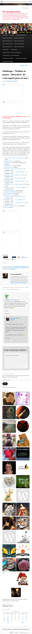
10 (11, 616)
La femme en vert (8, 167)
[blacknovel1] (9, 509)
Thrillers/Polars (16, 267)
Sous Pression (8, 162)
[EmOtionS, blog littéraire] (9, 578)
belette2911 (15, 81)
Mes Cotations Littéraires (8, 61)
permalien (13, 269)
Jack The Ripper (14, 49)
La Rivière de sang (9, 193)
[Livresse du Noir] (23, 426)
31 (11, 620)
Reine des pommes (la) (10, 190)
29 (4, 620)
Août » (23, 622)
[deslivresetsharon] (23, 509)
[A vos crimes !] (23, 454)
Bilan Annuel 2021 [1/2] (7, 40)
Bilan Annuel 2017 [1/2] (7, 46)
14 (26, 616)
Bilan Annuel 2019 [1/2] (7, 43)
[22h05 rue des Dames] (9, 551)
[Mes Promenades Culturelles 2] (9, 468)
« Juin (7, 622)
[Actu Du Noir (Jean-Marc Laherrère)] (23, 496)
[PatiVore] (9, 412)
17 (11, 617)
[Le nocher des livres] (9, 426)
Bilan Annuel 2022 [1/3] (19, 38)
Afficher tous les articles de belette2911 (19, 283)
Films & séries (5, 49)
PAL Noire (12, 35)
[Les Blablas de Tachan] (23, 399)
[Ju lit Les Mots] (23, 468)
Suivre (5, 383)
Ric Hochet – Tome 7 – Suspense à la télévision (15, 181)
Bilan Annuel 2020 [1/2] (19, 40)
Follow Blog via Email (8, 373)
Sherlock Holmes (8, 267)
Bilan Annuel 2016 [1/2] (19, 46)
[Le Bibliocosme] (23, 551)
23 (7, 619)
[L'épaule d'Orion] (23, 412)
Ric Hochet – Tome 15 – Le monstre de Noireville (15, 187)
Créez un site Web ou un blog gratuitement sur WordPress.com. (16, 629)
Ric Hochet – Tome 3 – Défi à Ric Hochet (14, 168)
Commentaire (22, 366)
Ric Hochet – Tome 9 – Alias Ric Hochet (13, 196)
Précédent (21, 65)
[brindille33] (9, 454)
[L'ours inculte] (23, 440)
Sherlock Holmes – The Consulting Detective (12, 52)
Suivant (27, 65)
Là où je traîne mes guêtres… (21, 58)
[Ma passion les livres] (9, 399)
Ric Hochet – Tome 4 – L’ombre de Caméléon (15, 172)
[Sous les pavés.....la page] (23, 537)
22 (4, 619)
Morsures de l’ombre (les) (10, 192)
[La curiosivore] (9, 440)
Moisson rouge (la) (9, 165)
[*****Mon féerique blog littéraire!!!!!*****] (9, 496)
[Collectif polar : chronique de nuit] (23, 482)
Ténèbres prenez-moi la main (11, 205)
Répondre (7, 313)
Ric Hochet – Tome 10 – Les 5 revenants (13, 199)
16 (7, 617)
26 (18, 619)
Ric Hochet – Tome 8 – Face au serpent (13, 184)
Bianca (15, 300)
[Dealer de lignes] (9, 482)
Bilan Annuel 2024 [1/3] (21, 35)
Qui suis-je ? (5, 35)
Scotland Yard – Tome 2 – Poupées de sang (14, 158)
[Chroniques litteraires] (23, 565)
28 (26, 619)
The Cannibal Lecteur (11, 11)
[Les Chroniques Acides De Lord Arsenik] (23, 579)
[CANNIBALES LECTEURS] (23, 523)
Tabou (6, 207)
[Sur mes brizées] (9, 565)
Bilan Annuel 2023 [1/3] (7, 38)
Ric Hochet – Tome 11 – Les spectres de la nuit (15, 202)
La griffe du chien (8, 195)
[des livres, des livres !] (9, 537)
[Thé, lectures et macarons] (9, 523)
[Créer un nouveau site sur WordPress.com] (16, 1)
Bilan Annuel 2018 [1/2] (19, 43)
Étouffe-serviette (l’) (9, 161)
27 (22, 619)
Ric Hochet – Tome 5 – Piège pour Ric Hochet (15, 175)
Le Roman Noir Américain (8, 58)
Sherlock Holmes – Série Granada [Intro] (11, 55)
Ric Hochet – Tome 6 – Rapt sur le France (14, 178)
